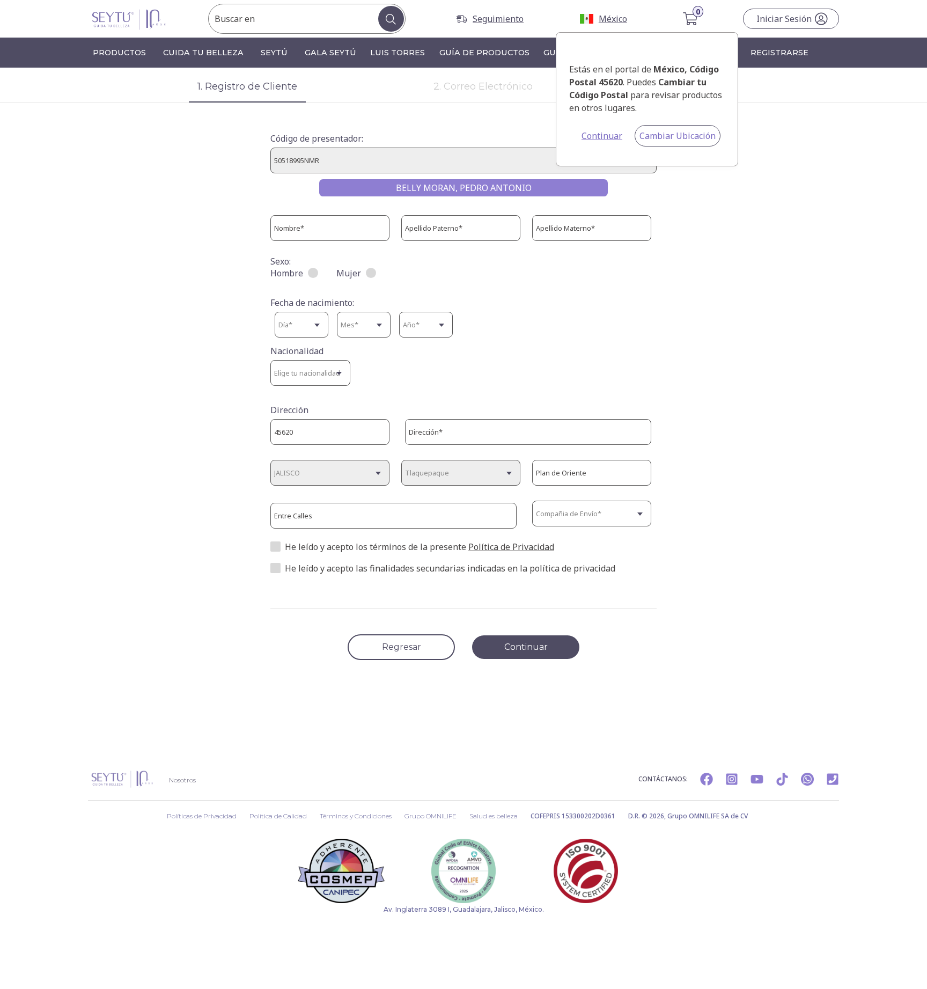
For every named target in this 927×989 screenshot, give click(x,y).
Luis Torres (397, 52)
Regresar (401, 647)
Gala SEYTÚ (330, 52)
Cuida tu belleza (203, 52)
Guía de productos (484, 52)
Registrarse (779, 52)
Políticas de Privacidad (202, 816)
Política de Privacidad (511, 547)
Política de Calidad (278, 816)
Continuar (602, 136)
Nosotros (182, 780)
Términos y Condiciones (356, 816)
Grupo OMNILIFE (430, 816)
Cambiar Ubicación (677, 136)
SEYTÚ (274, 52)
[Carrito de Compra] (691, 19)
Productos (119, 52)
